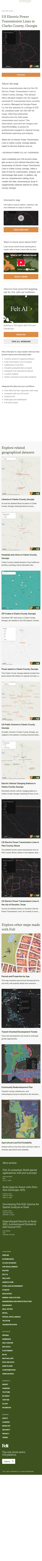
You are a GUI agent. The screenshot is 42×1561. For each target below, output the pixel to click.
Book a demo (21, 277)
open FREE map (21, 230)
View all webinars (21, 341)
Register (21, 334)
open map (21, 75)
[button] (39, 3)
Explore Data (7, 11)
